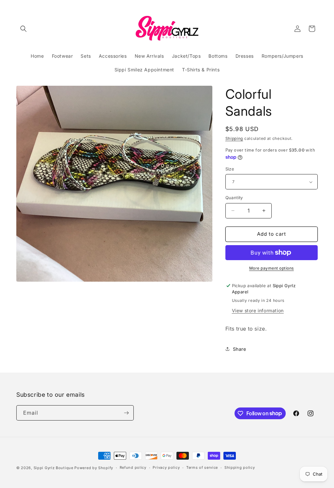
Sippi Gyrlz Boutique (54, 468)
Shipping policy (239, 467)
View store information (258, 310)
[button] (23, 29)
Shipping (234, 138)
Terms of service (202, 467)
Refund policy (133, 467)
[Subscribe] (126, 413)
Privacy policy (166, 467)
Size (230, 168)
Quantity (234, 197)
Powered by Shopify (93, 468)
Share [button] (239, 349)
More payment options (271, 268)
